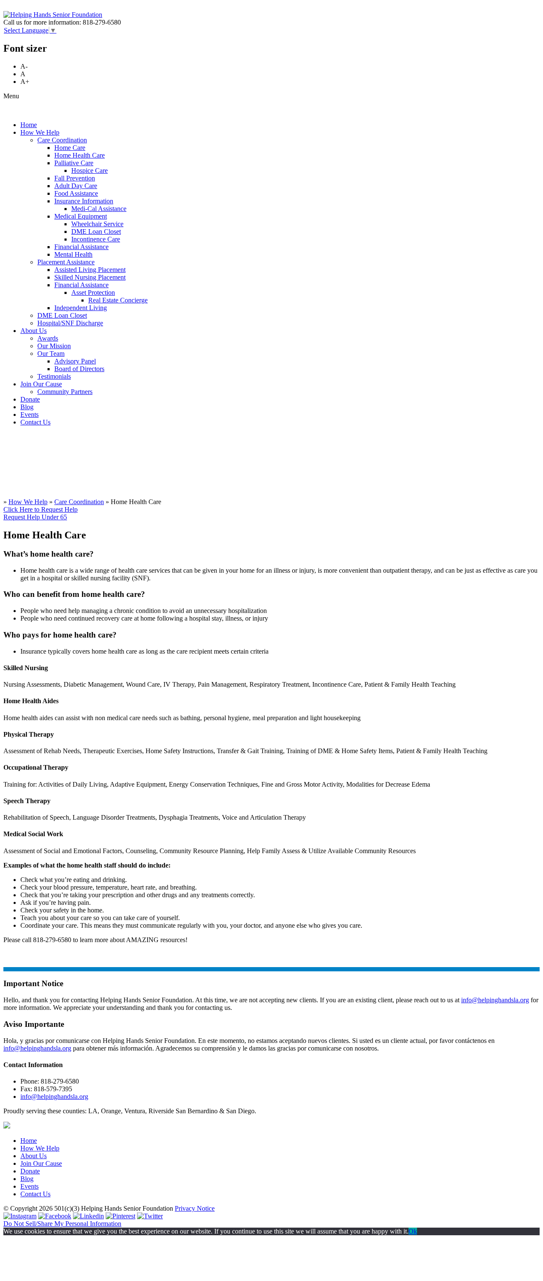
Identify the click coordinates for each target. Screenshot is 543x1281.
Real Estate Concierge (118, 300)
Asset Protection (93, 292)
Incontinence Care (95, 239)
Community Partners (64, 391)
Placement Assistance (66, 262)
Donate (30, 399)
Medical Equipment (80, 216)
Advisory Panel (75, 361)
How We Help (39, 132)
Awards (47, 338)
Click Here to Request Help (40, 509)
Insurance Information (83, 201)
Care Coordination (62, 140)
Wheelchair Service (97, 223)
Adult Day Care (75, 185)
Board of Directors (79, 368)
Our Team (50, 353)
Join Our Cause (41, 384)
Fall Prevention (74, 178)
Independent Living (80, 307)
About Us (33, 330)
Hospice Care (89, 170)
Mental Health (73, 254)
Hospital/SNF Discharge (70, 323)
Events (29, 414)
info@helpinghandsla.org (495, 1000)
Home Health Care (79, 155)
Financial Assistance (81, 246)
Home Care (69, 147)
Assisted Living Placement (90, 269)
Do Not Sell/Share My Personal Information (62, 1223)
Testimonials (54, 376)
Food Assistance (76, 193)
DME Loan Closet (96, 231)
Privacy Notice (195, 1208)
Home (28, 124)
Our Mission (54, 345)
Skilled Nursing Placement (90, 277)
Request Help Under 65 (35, 517)
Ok (413, 1231)
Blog (27, 406)
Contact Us (35, 422)
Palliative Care (73, 162)
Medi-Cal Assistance (98, 208)
